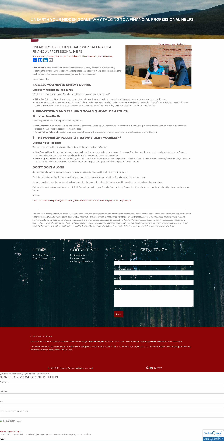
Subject (127, 278)
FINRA (116, 341)
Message (127, 288)
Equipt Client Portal (166, 73)
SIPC (122, 341)
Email (2, 401)
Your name (128, 259)
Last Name (4, 392)
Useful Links (166, 55)
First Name (4, 382)
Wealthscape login (166, 67)
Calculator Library (184, 55)
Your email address (132, 269)
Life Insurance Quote (171, 49)
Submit (3, 439)
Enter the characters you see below (14, 411)
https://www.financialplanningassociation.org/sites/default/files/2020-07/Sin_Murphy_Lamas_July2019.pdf (82, 200)
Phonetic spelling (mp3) (10, 431)
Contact (188, 49)
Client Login (163, 61)
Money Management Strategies (171, 44)
